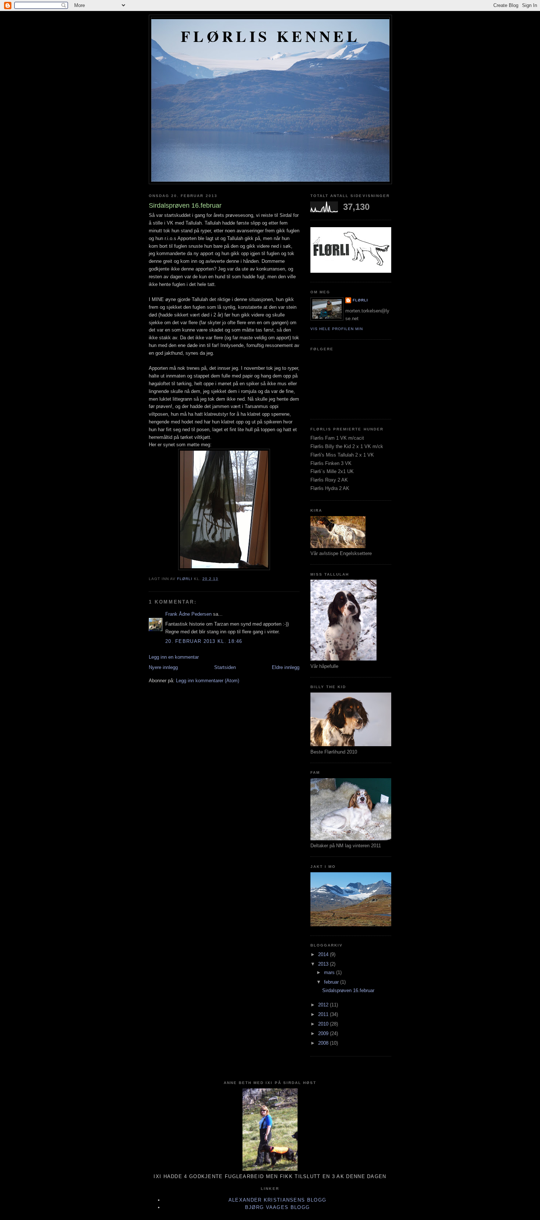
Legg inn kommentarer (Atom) (207, 680)
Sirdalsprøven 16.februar (348, 990)
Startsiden (225, 667)
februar (332, 982)
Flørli (360, 300)
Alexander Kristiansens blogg (277, 1200)
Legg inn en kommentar (174, 657)
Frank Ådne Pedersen (188, 614)
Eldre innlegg (285, 667)
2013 (324, 964)
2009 (324, 1033)
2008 (324, 1043)
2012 (324, 1005)
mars (330, 972)
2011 (324, 1014)
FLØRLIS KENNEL (270, 36)
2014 (324, 954)
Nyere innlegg (163, 667)
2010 (324, 1024)
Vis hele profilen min (336, 329)
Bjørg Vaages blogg (277, 1207)
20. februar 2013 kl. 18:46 (203, 641)
